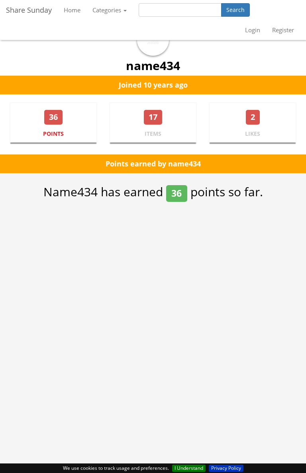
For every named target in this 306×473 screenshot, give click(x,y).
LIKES (252, 133)
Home (72, 10)
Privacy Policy (226, 468)
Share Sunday (29, 10)
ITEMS (153, 133)
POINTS (53, 133)
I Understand (189, 468)
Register (283, 30)
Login (252, 30)
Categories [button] (107, 10)
